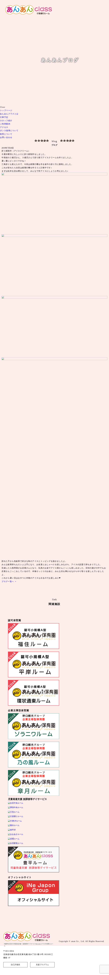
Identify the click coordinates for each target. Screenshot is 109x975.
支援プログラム (42, 965)
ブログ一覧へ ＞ (9, 581)
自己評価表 (15, 965)
